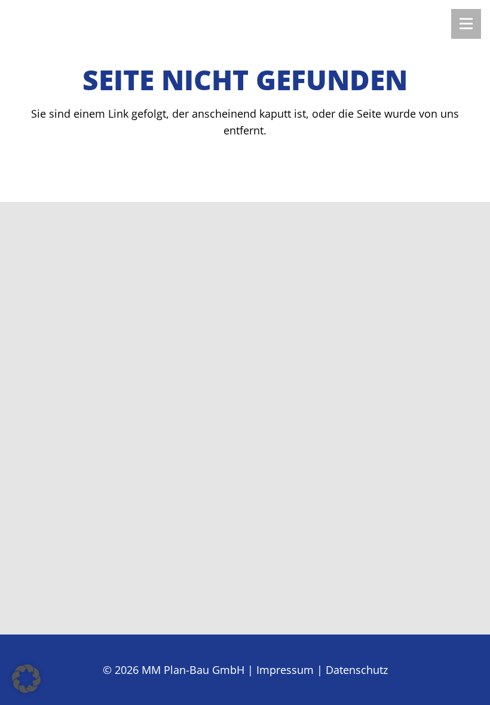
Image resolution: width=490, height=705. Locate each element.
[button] (26, 678)
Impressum (285, 670)
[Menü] (466, 24)
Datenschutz (357, 670)
